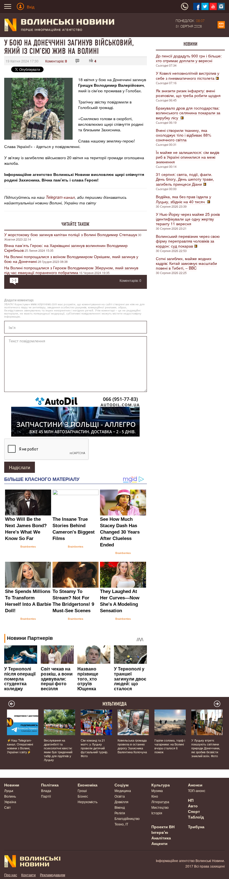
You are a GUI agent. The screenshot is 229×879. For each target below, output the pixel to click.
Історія (156, 812)
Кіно (154, 796)
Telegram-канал (60, 197)
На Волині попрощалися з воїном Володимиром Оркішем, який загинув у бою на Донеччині (71, 259)
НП (191, 800)
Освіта (120, 796)
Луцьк (8, 790)
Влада (46, 790)
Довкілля (121, 801)
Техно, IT (121, 824)
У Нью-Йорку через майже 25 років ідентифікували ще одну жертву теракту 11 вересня (188, 218)
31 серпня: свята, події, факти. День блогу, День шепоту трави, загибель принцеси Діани (185, 179)
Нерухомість (87, 801)
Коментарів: (56, 61)
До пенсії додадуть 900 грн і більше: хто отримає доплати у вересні (189, 58)
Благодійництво (127, 818)
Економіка (87, 785)
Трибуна (196, 826)
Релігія (120, 812)
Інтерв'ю (159, 832)
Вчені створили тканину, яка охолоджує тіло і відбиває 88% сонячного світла (183, 134)
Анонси (195, 785)
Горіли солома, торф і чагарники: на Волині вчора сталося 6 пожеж (169, 746)
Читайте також (75, 224)
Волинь (10, 796)
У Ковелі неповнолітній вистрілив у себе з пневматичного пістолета (187, 75)
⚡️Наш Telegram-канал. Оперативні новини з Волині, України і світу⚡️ (20, 746)
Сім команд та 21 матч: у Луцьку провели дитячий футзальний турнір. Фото (94, 748)
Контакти (28, 874)
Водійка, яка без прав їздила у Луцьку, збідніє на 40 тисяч (183, 199)
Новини (190, 44)
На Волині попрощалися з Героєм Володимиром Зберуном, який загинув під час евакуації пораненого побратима (71, 270)
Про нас (10, 874)
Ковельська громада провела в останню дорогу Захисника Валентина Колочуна (132, 746)
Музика (157, 790)
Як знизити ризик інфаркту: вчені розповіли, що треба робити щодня (188, 93)
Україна (10, 801)
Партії (46, 796)
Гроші (82, 790)
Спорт (194, 811)
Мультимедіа (114, 704)
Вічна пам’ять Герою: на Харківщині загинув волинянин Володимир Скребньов (66, 248)
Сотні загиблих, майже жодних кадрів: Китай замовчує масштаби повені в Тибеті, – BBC (186, 263)
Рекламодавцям (52, 874)
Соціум (121, 785)
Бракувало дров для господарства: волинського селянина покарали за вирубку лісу (188, 112)
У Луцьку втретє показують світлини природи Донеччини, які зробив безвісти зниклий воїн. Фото (205, 748)
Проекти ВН (163, 826)
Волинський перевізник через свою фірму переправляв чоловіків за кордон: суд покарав (188, 241)
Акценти (159, 843)
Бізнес (83, 796)
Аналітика (161, 838)
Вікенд (120, 807)
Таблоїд (196, 817)
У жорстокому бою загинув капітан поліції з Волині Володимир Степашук (70, 234)
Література (160, 801)
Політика (50, 785)
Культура (160, 785)
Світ (7, 807)
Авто (193, 805)
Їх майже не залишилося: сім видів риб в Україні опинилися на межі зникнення (187, 156)
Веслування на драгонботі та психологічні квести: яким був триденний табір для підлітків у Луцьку (58, 750)
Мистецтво (160, 807)
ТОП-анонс (196, 790)
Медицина (123, 790)
